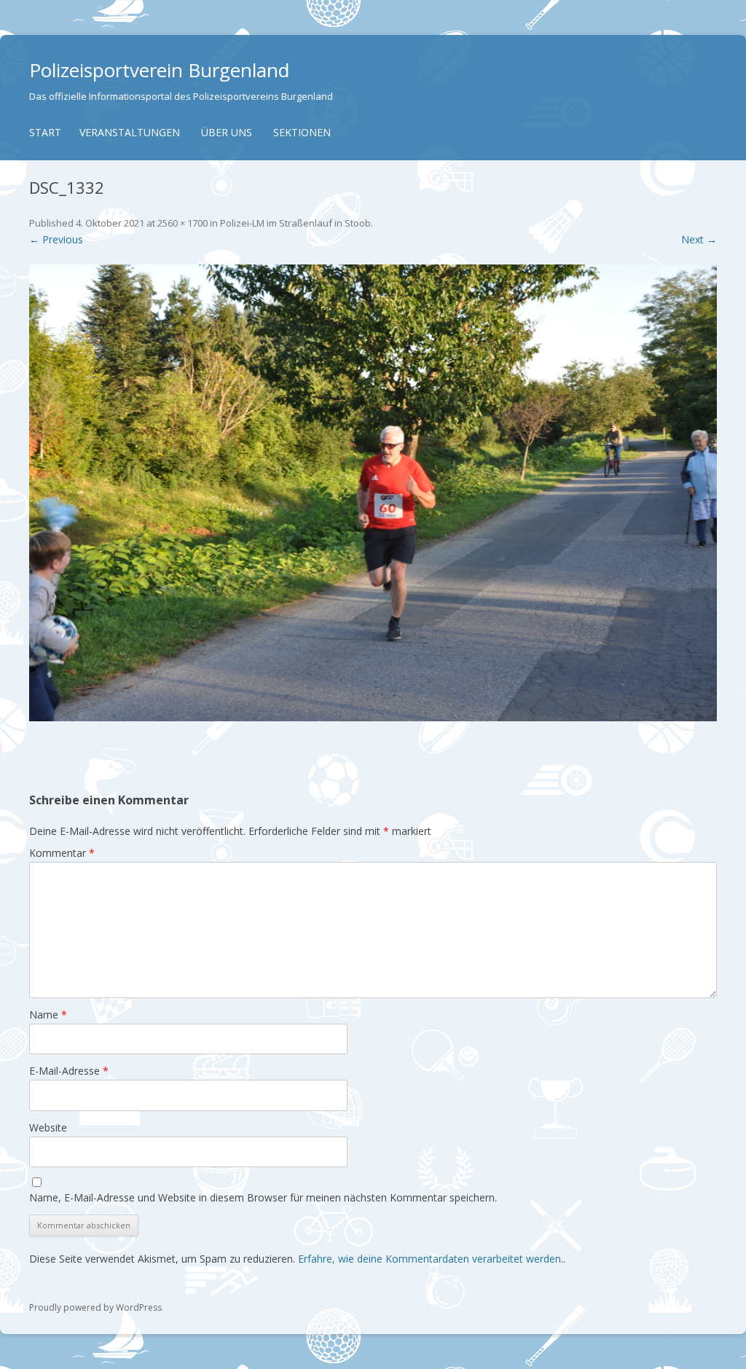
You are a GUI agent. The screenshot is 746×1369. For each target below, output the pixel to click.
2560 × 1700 (182, 223)
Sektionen (302, 132)
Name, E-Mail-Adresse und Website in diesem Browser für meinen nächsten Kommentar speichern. (263, 1197)
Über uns (226, 132)
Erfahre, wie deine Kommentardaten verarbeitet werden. (430, 1259)
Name (48, 1014)
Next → (699, 239)
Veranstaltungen (129, 132)
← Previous (56, 239)
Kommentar (62, 853)
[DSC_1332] (373, 492)
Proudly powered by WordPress (95, 1307)
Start (45, 132)
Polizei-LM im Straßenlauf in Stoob (295, 223)
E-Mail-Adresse (69, 1071)
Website (48, 1127)
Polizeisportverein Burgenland (159, 70)
